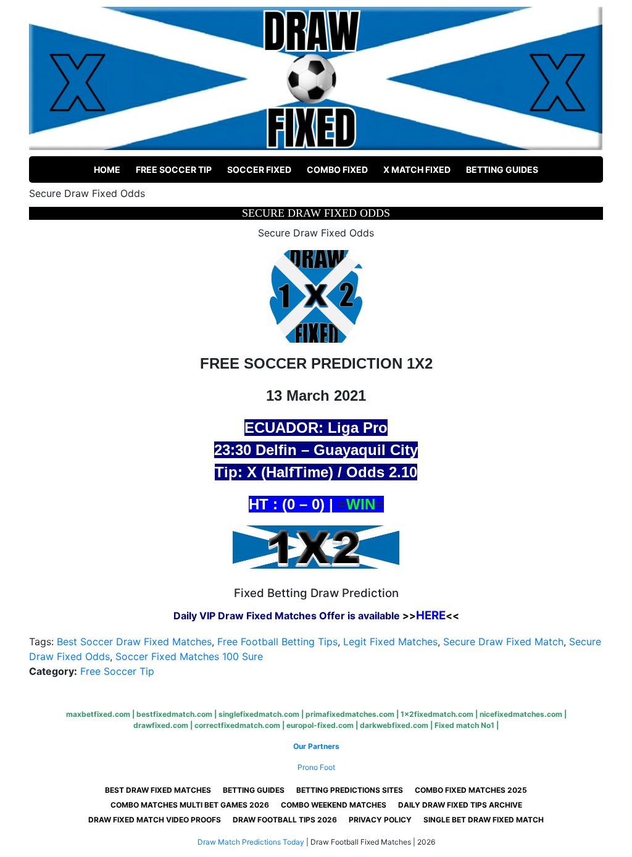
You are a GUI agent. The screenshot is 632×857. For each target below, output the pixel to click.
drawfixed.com (160, 725)
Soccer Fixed (259, 169)
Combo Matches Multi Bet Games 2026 (189, 804)
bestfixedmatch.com (174, 714)
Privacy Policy (380, 819)
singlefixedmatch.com (258, 714)
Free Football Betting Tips (277, 641)
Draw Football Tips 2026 (285, 819)
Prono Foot (316, 767)
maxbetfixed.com (98, 714)
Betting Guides (502, 169)
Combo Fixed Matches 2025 (471, 790)
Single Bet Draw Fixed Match (483, 819)
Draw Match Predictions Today (251, 842)
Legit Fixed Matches (390, 641)
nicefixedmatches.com (521, 714)
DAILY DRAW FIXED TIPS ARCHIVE (460, 804)
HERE (431, 615)
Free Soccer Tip (174, 169)
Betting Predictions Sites (349, 790)
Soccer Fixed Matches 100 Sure (189, 656)
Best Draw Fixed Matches (158, 790)
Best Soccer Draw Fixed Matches (134, 641)
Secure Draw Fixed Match (503, 641)
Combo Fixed (337, 169)
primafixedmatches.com (350, 714)
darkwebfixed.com (394, 725)
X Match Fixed (417, 169)
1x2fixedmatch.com (437, 714)
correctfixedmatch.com (237, 725)
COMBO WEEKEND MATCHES (333, 804)
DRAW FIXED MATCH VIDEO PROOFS (154, 819)
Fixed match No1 (464, 725)
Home (107, 169)
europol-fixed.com (320, 725)
